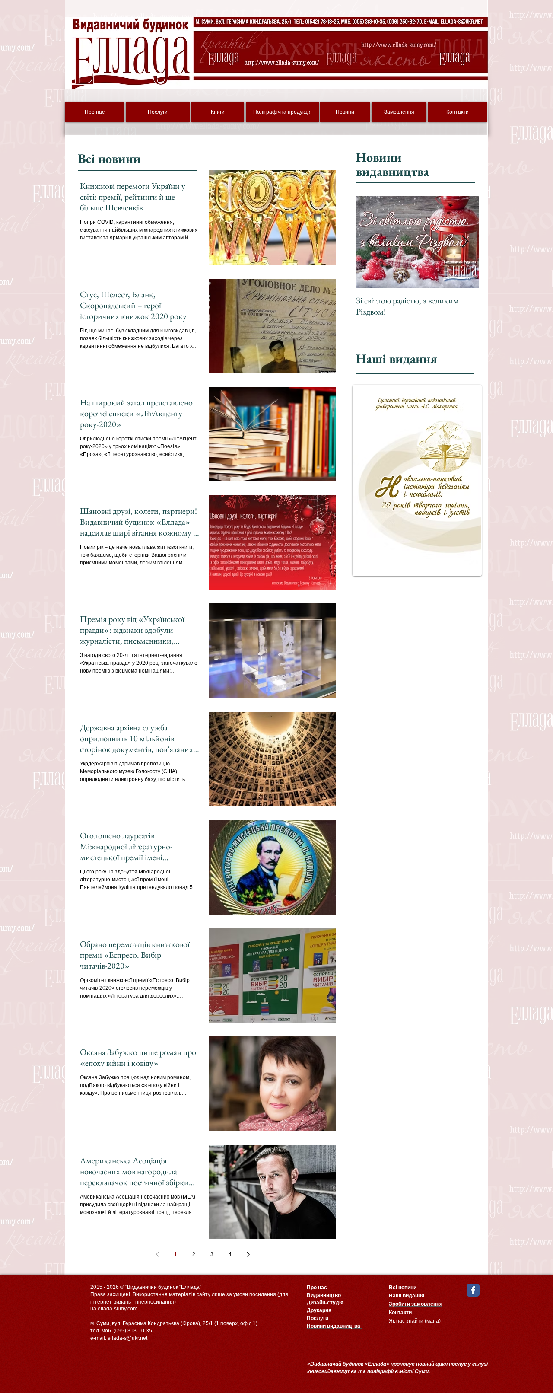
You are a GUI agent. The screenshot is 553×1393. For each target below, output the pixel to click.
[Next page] (248, 1254)
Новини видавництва (392, 164)
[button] (417, 480)
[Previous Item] (370, 242)
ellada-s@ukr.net (127, 1338)
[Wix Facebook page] (473, 1290)
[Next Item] (465, 242)
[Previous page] (157, 1254)
